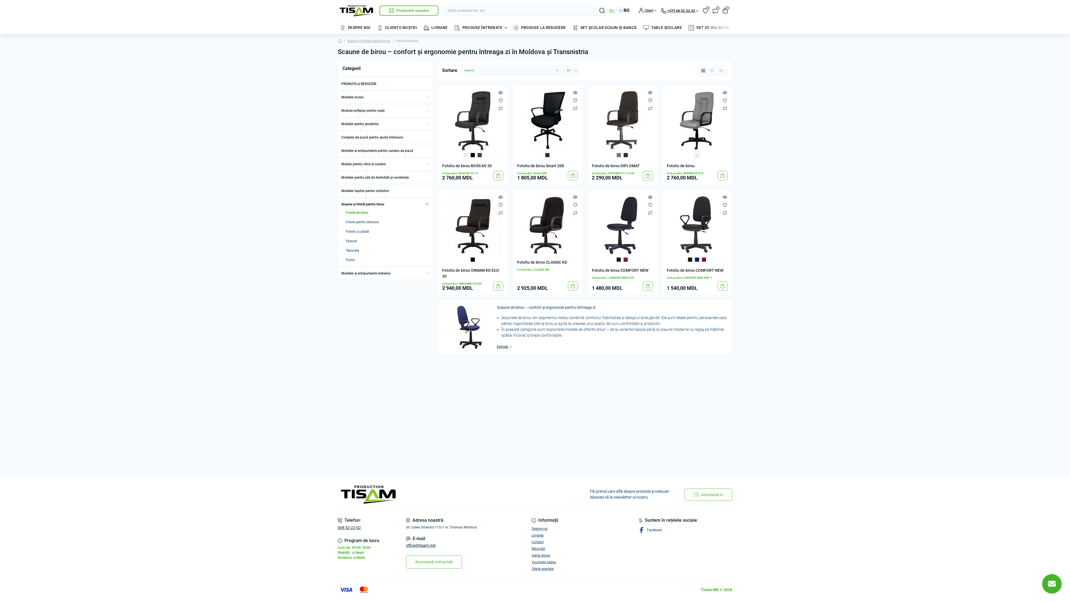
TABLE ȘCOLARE (666, 27)
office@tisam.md (421, 545)
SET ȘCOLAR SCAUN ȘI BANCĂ (608, 27)
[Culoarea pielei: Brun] (479, 154)
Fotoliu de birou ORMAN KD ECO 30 (470, 273)
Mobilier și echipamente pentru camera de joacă (377, 151)
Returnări (538, 549)
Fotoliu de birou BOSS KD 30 (467, 166)
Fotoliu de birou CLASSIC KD (542, 262)
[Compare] (500, 108)
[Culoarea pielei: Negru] (472, 154)
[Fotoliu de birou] (697, 120)
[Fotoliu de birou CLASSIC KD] (547, 224)
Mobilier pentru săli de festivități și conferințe (375, 177)
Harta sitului (541, 555)
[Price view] (721, 70)
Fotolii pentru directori (362, 222)
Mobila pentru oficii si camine (363, 164)
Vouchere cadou (544, 562)
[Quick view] (500, 92)
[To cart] (498, 175)
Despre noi (540, 529)
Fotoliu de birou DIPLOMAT (616, 166)
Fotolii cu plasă (357, 232)
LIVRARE (439, 27)
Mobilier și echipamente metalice (365, 273)
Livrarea (538, 535)
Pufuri (350, 260)
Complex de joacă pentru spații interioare (372, 137)
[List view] (712, 70)
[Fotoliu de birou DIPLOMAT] (622, 120)
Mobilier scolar (352, 97)
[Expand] (427, 97)
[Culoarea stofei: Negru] (547, 154)
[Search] (602, 10)
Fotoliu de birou (681, 166)
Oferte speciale (543, 569)
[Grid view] (703, 70)
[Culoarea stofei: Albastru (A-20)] (697, 259)
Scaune (351, 241)
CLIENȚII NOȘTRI (401, 27)
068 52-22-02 (349, 527)
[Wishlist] (500, 100)
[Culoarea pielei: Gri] (465, 154)
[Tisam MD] (435, 494)
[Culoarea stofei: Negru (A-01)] (618, 259)
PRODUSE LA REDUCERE (543, 27)
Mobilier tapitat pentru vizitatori (365, 191)
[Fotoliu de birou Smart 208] (547, 120)
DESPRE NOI (359, 27)
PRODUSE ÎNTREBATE (482, 27)
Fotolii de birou (357, 213)
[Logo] (356, 11)
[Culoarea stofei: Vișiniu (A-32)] (625, 259)
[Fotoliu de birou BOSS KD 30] (472, 120)
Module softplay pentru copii (363, 111)
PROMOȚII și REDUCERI (358, 84)
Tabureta (352, 251)
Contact (538, 542)
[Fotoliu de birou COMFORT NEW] (622, 224)
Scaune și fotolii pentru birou (368, 41)
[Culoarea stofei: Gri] (618, 154)
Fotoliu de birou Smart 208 (540, 166)
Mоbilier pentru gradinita (360, 124)
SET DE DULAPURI (712, 27)
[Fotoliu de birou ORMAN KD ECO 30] (472, 224)
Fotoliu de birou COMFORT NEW (620, 270)
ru (611, 10)
